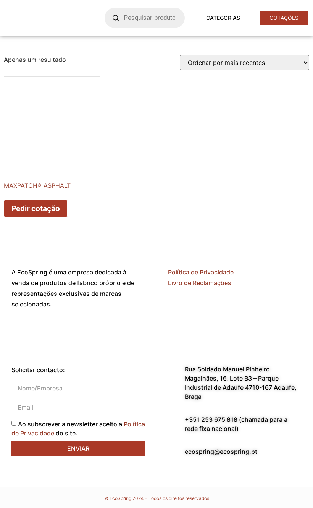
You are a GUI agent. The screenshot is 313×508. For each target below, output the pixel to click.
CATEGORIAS (223, 18)
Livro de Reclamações (199, 283)
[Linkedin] (42, 332)
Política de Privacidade (201, 272)
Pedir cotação (35, 208)
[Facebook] (21, 332)
